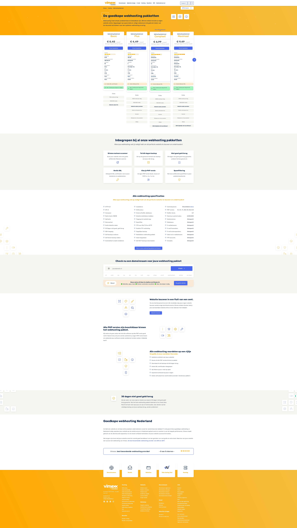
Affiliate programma (182, 497)
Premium (176, 76)
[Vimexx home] (109, 2)
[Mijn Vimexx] (188, 3)
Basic (129, 76)
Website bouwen (155, 313)
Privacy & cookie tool (164, 516)
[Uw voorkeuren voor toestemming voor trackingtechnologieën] (295, 396)
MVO (178, 499)
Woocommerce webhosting (128, 501)
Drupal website (143, 497)
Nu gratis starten (181, 283)
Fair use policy (180, 518)
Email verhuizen (162, 507)
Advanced (153, 76)
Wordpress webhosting (127, 495)
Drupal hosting (125, 505)
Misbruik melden (181, 509)
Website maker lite (113, 104)
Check (180, 268)
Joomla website (144, 495)
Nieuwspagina (180, 491)
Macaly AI (161, 514)
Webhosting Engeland (127, 493)
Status (178, 489)
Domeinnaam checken (164, 491)
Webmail (161, 505)
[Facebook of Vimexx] (104, 501)
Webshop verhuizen (144, 510)
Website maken (143, 488)
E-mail (138, 3)
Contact (179, 488)
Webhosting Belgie (126, 489)
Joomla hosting (125, 499)
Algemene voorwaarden (182, 522)
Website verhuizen (144, 489)
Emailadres (161, 503)
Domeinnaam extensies (164, 493)
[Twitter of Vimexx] (107, 501)
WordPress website (144, 493)
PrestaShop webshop (145, 509)
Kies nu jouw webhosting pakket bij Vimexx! (148, 248)
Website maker (143, 491)
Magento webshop (144, 505)
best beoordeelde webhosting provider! (133, 451)
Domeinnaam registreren (164, 488)
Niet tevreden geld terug (183, 501)
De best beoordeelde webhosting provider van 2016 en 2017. (146, 440)
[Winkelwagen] (192, 3)
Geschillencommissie (182, 503)
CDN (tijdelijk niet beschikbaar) (160, 126)
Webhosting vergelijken (127, 507)
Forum (178, 495)
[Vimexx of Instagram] (113, 501)
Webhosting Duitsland (127, 491)
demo (192, 206)
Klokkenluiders (180, 507)
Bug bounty (180, 511)
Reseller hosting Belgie (127, 520)
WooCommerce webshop (146, 507)
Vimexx (105, 8)
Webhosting (124, 488)
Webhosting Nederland (118, 8)
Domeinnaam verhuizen (164, 489)
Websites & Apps (131, 3)
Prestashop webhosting (127, 503)
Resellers (149, 3)
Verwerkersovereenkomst (183, 520)
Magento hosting (126, 497)
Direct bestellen (113, 48)
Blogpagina (179, 493)
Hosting (143, 3)
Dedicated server (160, 3)
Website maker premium (137, 106)
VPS (154, 3)
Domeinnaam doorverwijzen (165, 495)
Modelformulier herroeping (183, 505)
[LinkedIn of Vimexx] (110, 501)
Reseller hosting (125, 518)
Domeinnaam (122, 3)
